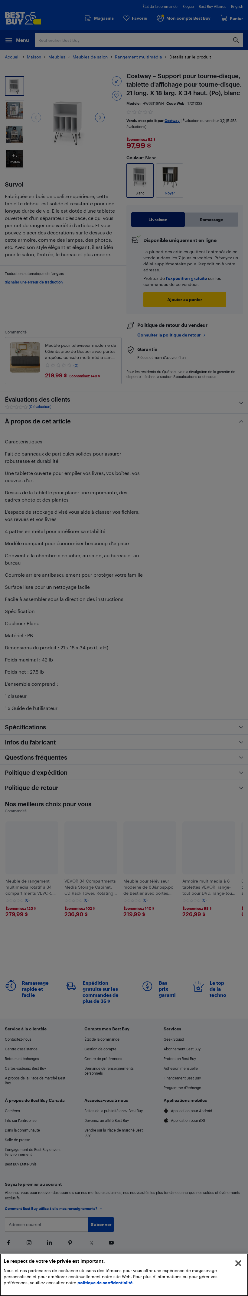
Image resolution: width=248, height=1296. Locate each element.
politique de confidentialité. (105, 1282)
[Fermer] (238, 1263)
